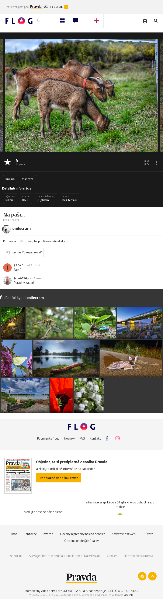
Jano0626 (20, 278)
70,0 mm (46, 198)
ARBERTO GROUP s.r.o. (122, 590)
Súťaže (148, 534)
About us (16, 556)
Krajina (10, 179)
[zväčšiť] (147, 162)
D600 (26, 198)
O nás (13, 534)
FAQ (82, 438)
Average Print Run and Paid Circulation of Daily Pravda (65, 556)
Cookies (112, 556)
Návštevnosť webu (124, 534)
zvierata (28, 179)
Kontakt (95, 438)
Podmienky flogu (48, 438)
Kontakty (30, 534)
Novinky (69, 438)
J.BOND (18, 265)
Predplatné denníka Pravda (58, 477)
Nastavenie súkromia (138, 556)
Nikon (10, 198)
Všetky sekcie (53, 7)
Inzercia (48, 534)
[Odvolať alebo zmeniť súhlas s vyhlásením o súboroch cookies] (142, 576)
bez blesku (69, 198)
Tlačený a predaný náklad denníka (82, 534)
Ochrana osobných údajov (81, 540)
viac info (128, 595)
